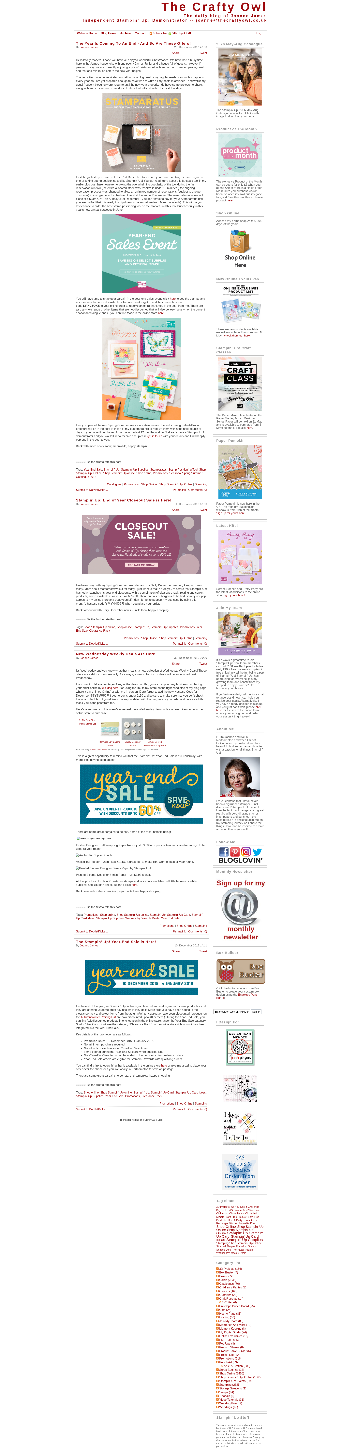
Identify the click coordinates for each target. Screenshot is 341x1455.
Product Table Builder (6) (235, 1351)
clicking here (110, 688)
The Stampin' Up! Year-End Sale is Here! (116, 942)
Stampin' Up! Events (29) (235, 1381)
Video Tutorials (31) (231, 1399)
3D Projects (223, 1206)
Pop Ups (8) (227, 1343)
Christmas (222, 1213)
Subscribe (160, 33)
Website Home (87, 33)
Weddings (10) (228, 1407)
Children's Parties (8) (232, 1287)
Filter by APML (181, 33)
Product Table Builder (98, 750)
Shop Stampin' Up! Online (175, 484)
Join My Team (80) (231, 1321)
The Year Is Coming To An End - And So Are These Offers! (133, 43)
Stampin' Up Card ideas (190, 1092)
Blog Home (108, 33)
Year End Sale (93, 469)
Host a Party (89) (230, 1313)
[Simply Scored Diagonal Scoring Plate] (155, 720)
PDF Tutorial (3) (229, 1339)
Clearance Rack (99, 630)
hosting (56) (227, 1317)
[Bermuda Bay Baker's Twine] (110, 720)
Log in (260, 33)
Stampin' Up (111, 469)
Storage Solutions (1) (232, 1388)
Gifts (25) (225, 1309)
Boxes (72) (226, 1276)
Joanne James (89, 47)
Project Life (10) (229, 1354)
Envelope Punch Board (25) (237, 1306)
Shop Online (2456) (231, 1373)
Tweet (203, 53)
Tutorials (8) (226, 1396)
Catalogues (114, 484)
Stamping (201, 484)
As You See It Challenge (245, 1206)
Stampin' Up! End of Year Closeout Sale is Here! (123, 500)
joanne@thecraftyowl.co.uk (231, 20)
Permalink (179, 489)
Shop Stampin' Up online (119, 473)
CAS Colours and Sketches (243, 1210)
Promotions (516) (230, 1358)
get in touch (154, 436)
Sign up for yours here (230, 513)
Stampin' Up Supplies (135, 469)
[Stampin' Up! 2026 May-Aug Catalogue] (240, 104)
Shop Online (149, 484)
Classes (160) (228, 1291)
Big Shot (221, 1210)
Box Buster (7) (228, 1272)
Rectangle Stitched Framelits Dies (235, 1223)
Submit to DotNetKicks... (92, 489)
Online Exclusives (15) (233, 1336)
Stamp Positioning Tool (183, 469)
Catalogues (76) (229, 1283)
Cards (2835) (227, 1280)
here (173, 298)
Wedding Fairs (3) (230, 1403)
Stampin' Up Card (178, 914)
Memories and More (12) (235, 1324)
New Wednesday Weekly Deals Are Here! (116, 654)
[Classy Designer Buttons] (132, 720)
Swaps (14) (226, 1392)
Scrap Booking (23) (231, 1369)
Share (176, 53)
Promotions (160, 473)
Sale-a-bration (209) (237, 1366)
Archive (125, 33)
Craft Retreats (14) (231, 1298)
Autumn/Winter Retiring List (98, 1017)
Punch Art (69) (228, 1362)
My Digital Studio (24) (233, 1332)
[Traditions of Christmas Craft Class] (240, 409)
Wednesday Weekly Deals (142, 918)
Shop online (143, 473)
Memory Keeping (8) (232, 1328)
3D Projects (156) (230, 1268)
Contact (140, 33)
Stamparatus (158, 469)
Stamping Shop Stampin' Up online (239, 1243)
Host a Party (235, 1220)
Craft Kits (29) (228, 1295)
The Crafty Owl (214, 6)
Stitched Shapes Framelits (231, 1246)
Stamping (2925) (230, 1384)
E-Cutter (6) (229, 1302)
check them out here (237, 335)
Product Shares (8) (231, 1347)
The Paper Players (243, 1249)
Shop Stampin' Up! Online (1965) (240, 1377)
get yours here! (235, 595)
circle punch (236, 1213)
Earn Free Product (236, 1216)
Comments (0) (197, 489)
